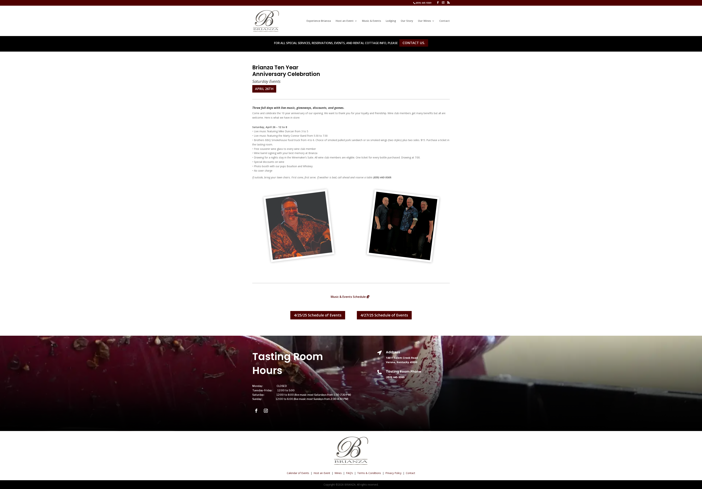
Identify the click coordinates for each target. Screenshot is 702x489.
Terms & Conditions (369, 473)
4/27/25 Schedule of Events (384, 315)
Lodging (391, 21)
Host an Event (345, 21)
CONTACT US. (414, 43)
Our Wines (424, 21)
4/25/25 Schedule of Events (317, 315)
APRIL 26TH (264, 89)
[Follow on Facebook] (256, 411)
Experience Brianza (319, 21)
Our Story (407, 21)
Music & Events (371, 21)
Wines (338, 473)
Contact (444, 21)
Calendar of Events (298, 473)
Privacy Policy (393, 473)
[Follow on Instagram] (266, 411)
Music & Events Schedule (348, 297)
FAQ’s (349, 473)
